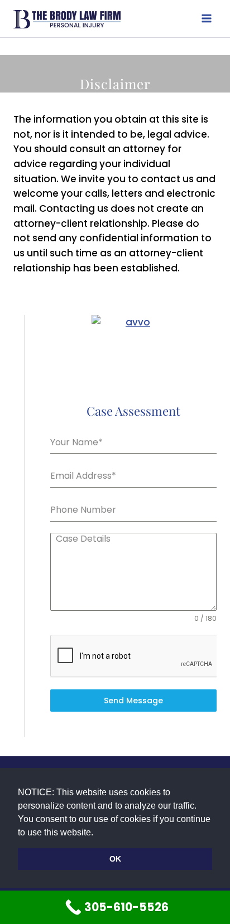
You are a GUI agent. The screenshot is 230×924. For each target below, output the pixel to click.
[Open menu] (206, 18)
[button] (97, 833)
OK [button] (115, 858)
